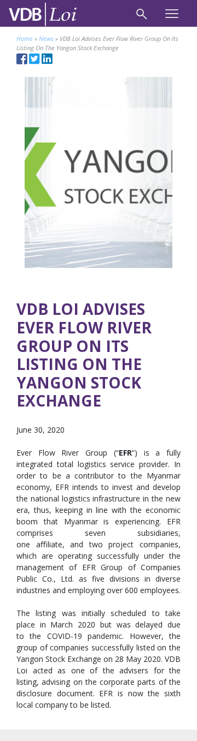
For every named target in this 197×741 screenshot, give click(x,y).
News (46, 38)
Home (24, 38)
